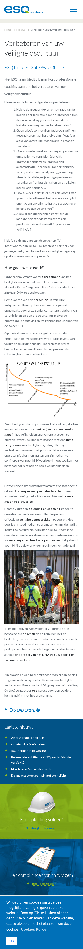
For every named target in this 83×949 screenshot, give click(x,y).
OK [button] (11, 941)
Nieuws (20, 29)
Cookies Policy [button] (33, 929)
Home (7, 29)
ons (34, 690)
